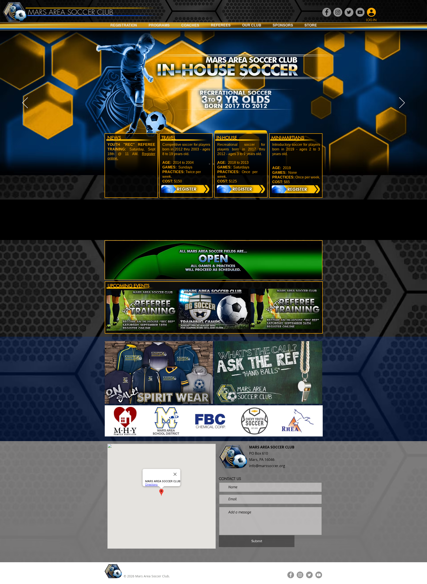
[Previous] (184, 76)
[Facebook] (326, 12)
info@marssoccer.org (267, 465)
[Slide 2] (213, 164)
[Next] (243, 76)
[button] (159, 26)
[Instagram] (337, 12)
